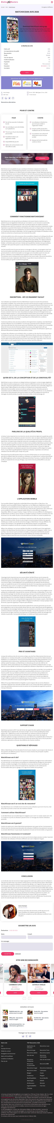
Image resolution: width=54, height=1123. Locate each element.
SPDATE (42, 1080)
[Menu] (52, 2)
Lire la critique (15, 989)
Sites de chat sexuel (45, 1059)
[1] (10, 930)
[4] (15, 930)
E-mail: (30, 934)
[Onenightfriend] (27, 83)
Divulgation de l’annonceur (8, 1053)
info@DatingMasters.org (7, 1097)
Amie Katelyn (22, 906)
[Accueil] (9, 2)
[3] (13, 930)
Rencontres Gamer (45, 1053)
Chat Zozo (42, 1085)
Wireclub (42, 1083)
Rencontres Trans (44, 1050)
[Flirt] (16, 83)
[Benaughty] (37, 83)
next (29, 998)
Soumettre (7, 954)
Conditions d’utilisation (7, 1058)
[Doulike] (30, 1018)
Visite (27, 72)
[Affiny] (5, 1018)
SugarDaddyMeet (31, 1085)
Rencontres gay (31, 1050)
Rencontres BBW (44, 1064)
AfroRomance (30, 1083)
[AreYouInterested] (5, 1025)
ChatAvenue (30, 1075)
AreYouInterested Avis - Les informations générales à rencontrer (16, 1025)
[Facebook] (2, 98)
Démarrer (42, 158)
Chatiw (42, 1073)
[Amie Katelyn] (10, 911)
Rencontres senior (32, 1070)
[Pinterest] (13, 98)
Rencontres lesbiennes (46, 1068)
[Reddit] (23, 1036)
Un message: (5, 941)
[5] (17, 930)
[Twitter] (9, 98)
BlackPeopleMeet (31, 1078)
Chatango (29, 1088)
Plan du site (4, 1061)
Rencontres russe (44, 1046)
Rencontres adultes (32, 1053)
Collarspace (43, 1070)
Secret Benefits (44, 1078)
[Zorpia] (30, 1012)
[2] (12, 930)
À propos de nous (6, 1048)
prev (24, 998)
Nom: (3, 934)
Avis (2, 1046)
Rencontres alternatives (8, 102)
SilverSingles (30, 1080)
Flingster (42, 1075)
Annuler (18, 954)
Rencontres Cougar (32, 1068)
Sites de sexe (30, 1055)
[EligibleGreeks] (5, 1012)
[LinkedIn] (6, 98)
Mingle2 (29, 1073)
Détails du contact (6, 1051)
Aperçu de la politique (7, 1056)
